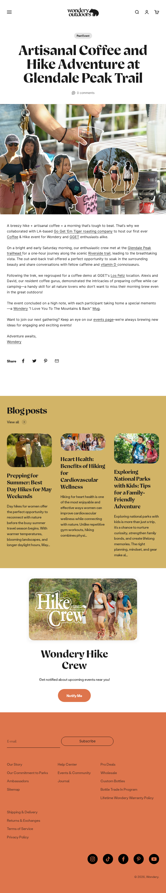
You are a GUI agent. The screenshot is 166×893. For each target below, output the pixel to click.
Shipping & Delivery (22, 812)
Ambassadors (18, 781)
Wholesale (109, 772)
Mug (96, 308)
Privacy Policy (18, 837)
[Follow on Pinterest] (139, 859)
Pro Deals (108, 764)
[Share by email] (57, 361)
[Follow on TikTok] (108, 859)
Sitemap (13, 789)
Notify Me (74, 695)
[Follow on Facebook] (123, 859)
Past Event (83, 35)
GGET (74, 237)
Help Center (67, 764)
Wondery (20, 308)
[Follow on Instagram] (93, 859)
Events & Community (74, 772)
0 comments (85, 93)
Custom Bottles (113, 781)
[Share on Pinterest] (45, 361)
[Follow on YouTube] (154, 859)
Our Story (14, 764)
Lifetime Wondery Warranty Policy (127, 797)
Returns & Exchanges (23, 820)
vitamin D (109, 264)
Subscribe (91, 742)
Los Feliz (118, 275)
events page (103, 319)
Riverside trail (99, 253)
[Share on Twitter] (34, 361)
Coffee (12, 237)
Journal (63, 781)
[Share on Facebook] (23, 361)
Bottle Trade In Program (119, 789)
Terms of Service (20, 828)
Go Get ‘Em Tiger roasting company (83, 231)
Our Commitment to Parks (27, 772)
